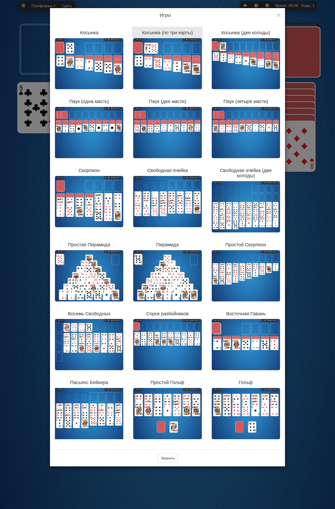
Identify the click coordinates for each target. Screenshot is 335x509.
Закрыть (168, 458)
